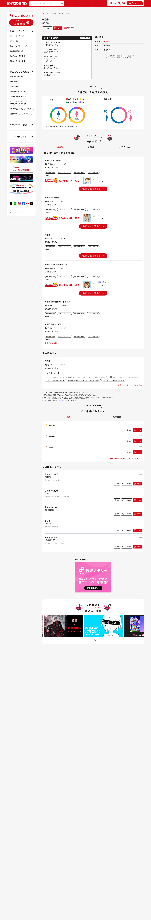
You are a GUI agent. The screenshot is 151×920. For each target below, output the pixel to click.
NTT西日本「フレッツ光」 (61, 496)
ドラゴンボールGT (58, 543)
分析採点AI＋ (14, 81)
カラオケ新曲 (14, 41)
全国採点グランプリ (17, 76)
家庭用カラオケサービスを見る (130, 385)
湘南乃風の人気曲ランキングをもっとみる (125, 458)
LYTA (98, 215)
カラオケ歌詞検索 (51, 13)
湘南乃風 (61, 13)
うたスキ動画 (14, 86)
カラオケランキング (17, 36)
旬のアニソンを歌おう (17, 56)
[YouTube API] (61, 400)
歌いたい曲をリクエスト (18, 91)
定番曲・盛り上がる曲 (17, 61)
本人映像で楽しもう (17, 51)
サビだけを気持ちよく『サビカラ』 (22, 109)
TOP (43, 13)
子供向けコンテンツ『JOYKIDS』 (21, 114)
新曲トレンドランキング (18, 46)
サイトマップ (14, 212)
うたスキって (28, 16)
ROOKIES (55, 527)
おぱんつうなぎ (102, 282)
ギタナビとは (52, 343)
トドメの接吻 (56, 480)
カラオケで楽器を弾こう (18, 96)
